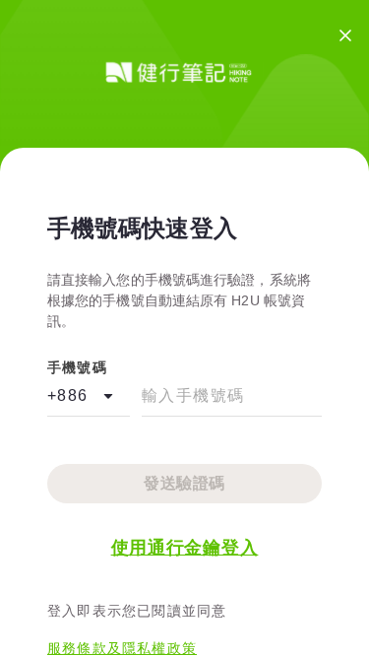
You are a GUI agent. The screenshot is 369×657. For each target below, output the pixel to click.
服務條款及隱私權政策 (122, 648)
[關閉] (345, 35)
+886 (68, 395)
